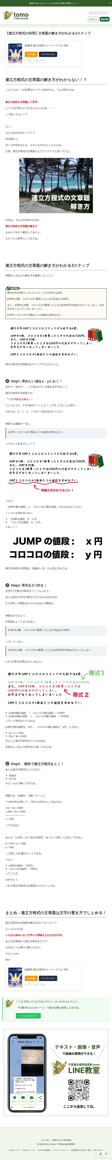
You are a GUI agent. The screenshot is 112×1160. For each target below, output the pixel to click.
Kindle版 (31, 54)
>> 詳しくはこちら (35, 60)
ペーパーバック (48, 54)
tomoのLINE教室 (44, 1150)
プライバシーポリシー (61, 1150)
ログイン (93, 19)
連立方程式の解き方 (24, 597)
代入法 (12, 778)
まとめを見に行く (29, 1015)
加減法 (12, 775)
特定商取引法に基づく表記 (81, 1150)
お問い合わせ (98, 1150)
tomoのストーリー (29, 1150)
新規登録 (104, 19)
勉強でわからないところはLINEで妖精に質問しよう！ (54, 3)
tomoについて (14, 1150)
